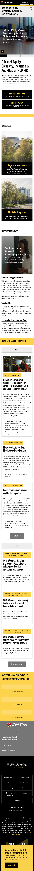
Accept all (11, 865)
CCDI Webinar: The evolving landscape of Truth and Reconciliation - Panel (15, 603)
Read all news (17, 536)
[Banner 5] (30, 55)
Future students (9, 427)
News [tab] (17, 350)
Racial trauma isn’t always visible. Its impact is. (15, 491)
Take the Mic (6, 303)
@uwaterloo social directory (17, 810)
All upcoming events (17, 664)
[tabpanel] (17, 446)
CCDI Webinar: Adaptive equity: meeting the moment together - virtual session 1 (16, 639)
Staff (11, 434)
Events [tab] (17, 546)
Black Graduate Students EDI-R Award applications (14, 449)
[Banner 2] (10, 55)
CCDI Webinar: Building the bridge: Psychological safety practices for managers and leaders (14, 565)
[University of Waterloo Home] (7, 3)
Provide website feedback (9, 750)
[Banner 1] (3, 55)
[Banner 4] (23, 55)
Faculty (7, 434)
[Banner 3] (17, 55)
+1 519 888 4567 (18, 768)
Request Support (6, 745)
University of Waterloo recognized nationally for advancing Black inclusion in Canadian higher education (15, 384)
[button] (24, 2)
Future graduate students (21, 432)
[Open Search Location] (31, 3)
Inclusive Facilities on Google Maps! (14, 320)
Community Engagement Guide (12, 277)
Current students (10, 421)
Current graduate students (21, 425)
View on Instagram (17, 692)
